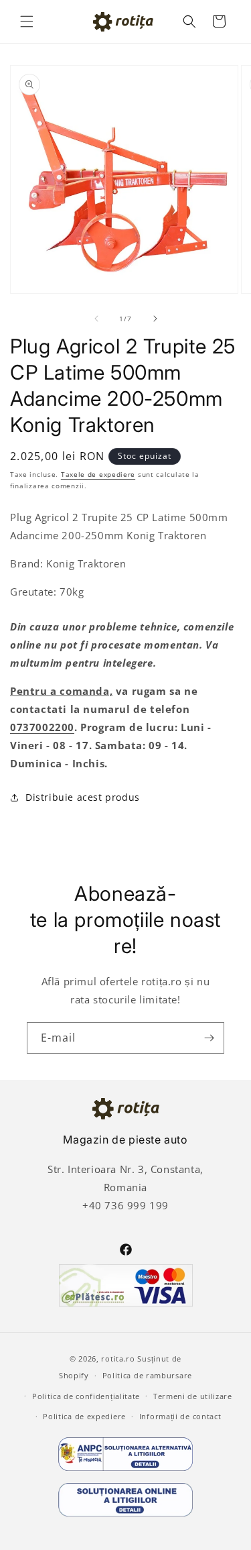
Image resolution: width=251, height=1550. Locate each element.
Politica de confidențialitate (86, 1396)
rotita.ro (118, 1358)
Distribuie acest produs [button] (82, 797)
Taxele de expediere (98, 474)
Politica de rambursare (147, 1375)
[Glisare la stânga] (96, 318)
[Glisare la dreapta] (155, 318)
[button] (26, 21)
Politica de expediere (84, 1416)
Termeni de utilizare (192, 1396)
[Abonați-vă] (209, 1038)
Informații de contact (180, 1416)
